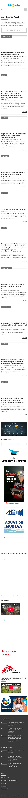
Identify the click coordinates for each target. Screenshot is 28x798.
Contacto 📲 (4, 786)
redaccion (12, 58)
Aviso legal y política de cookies (9, 780)
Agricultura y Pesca (6, 36)
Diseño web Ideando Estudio (20, 796)
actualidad (4, 117)
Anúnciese (3, 783)
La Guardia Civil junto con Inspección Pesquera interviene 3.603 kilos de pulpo (13, 286)
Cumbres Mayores (6, 306)
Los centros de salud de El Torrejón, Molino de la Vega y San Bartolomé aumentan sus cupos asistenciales (12, 361)
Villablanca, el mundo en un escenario (13, 209)
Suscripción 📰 (4, 789)
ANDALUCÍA (4, 75)
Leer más (24, 68)
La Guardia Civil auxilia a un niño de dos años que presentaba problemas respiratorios (13, 174)
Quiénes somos (5, 777)
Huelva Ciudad (5, 156)
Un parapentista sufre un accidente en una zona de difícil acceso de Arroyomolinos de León (13, 135)
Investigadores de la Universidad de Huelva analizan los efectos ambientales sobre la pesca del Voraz (13, 54)
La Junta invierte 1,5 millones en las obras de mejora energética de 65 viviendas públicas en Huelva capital (12, 400)
